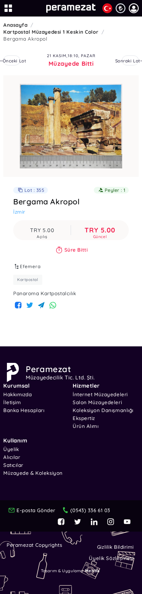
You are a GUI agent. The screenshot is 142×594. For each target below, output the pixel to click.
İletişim (12, 402)
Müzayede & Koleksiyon (33, 473)
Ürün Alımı (86, 426)
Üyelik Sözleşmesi (111, 558)
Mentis (92, 570)
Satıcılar (13, 465)
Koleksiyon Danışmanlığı (103, 410)
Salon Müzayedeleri (97, 402)
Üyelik (11, 449)
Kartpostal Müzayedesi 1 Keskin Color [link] (50, 32)
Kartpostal (27, 279)
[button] (134, 8)
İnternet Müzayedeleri (100, 394)
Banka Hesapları (23, 410)
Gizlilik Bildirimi (115, 547)
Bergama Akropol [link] (25, 39)
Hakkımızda (17, 394)
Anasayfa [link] (15, 25)
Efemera (30, 266)
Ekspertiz (84, 418)
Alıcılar (11, 457)
